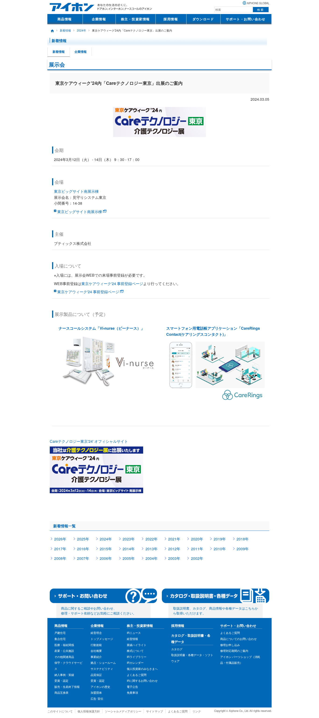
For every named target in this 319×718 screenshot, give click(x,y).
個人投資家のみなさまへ (142, 669)
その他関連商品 (64, 657)
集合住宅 (60, 639)
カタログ (176, 649)
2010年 (220, 548)
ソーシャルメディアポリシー (123, 711)
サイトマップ (154, 711)
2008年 (60, 558)
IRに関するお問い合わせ (142, 680)
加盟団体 (96, 692)
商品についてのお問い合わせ (238, 639)
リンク (196, 711)
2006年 (106, 558)
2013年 (151, 548)
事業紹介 (96, 657)
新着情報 (65, 30)
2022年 (151, 539)
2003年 (174, 558)
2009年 (243, 548)
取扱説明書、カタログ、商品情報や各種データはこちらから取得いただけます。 (215, 611)
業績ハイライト (136, 645)
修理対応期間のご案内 (234, 651)
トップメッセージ (102, 639)
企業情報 (99, 19)
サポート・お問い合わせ (246, 19)
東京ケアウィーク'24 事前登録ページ (112, 283)
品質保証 (96, 675)
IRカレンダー (135, 662)
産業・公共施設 (64, 651)
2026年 (60, 539)
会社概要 (96, 651)
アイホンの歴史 (100, 687)
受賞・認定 (61, 680)
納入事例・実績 (64, 675)
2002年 (197, 558)
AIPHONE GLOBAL (258, 3)
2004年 (151, 558)
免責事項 (132, 692)
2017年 (60, 548)
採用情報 (170, 19)
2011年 (197, 548)
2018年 (243, 539)
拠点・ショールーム (103, 662)
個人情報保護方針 (89, 711)
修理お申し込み (230, 645)
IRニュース (134, 633)
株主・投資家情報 (135, 19)
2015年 (106, 548)
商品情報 (64, 19)
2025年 (83, 539)
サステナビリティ (102, 669)
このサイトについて (60, 711)
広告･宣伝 (97, 698)
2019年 (220, 539)
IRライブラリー (136, 657)
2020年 (197, 539)
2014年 (129, 548)
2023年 (129, 539)
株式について (135, 651)
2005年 (129, 558)
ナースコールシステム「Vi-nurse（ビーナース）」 (102, 328)
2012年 (174, 548)
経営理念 (96, 633)
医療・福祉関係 (64, 645)
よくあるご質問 (136, 675)
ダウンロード (203, 19)
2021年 (174, 539)
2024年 (81, 30)
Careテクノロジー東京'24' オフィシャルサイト (89, 441)
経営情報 (132, 639)
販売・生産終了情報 (67, 687)
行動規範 (96, 645)
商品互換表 (61, 692)
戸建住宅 (60, 633)
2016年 (83, 548)
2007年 (83, 558)
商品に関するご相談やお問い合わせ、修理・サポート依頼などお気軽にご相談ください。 (98, 611)
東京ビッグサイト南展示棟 (76, 191)
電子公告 (132, 687)
